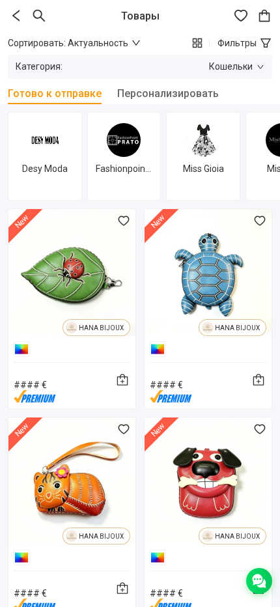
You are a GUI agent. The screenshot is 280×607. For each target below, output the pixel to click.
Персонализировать (168, 93)
